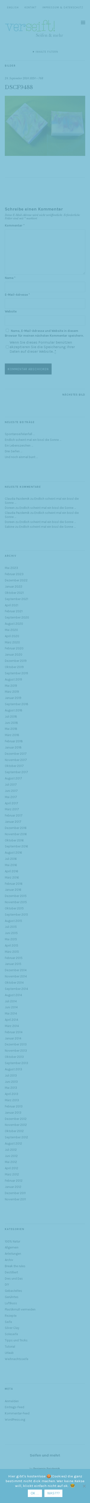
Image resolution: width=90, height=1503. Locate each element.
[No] (84, 1486)
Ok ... (35, 1493)
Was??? (53, 1493)
